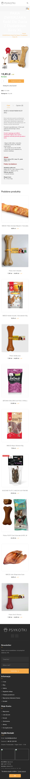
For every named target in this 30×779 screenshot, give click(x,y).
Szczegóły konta (7, 728)
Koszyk (5, 718)
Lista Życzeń (6, 715)
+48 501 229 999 (12, 741)
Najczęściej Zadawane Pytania (11, 698)
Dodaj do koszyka (16, 81)
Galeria (5, 688)
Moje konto (6, 711)
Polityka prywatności (8, 695)
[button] (27, 44)
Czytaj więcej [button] (22, 771)
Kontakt (5, 701)
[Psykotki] (8, 3)
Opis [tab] (8, 106)
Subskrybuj (14, 671)
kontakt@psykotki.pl (11, 738)
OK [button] (15, 775)
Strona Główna (8, 34)
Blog (4, 685)
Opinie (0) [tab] (19, 106)
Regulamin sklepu (8, 691)
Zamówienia (6, 721)
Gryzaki (10, 93)
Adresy (5, 724)
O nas (4, 681)
